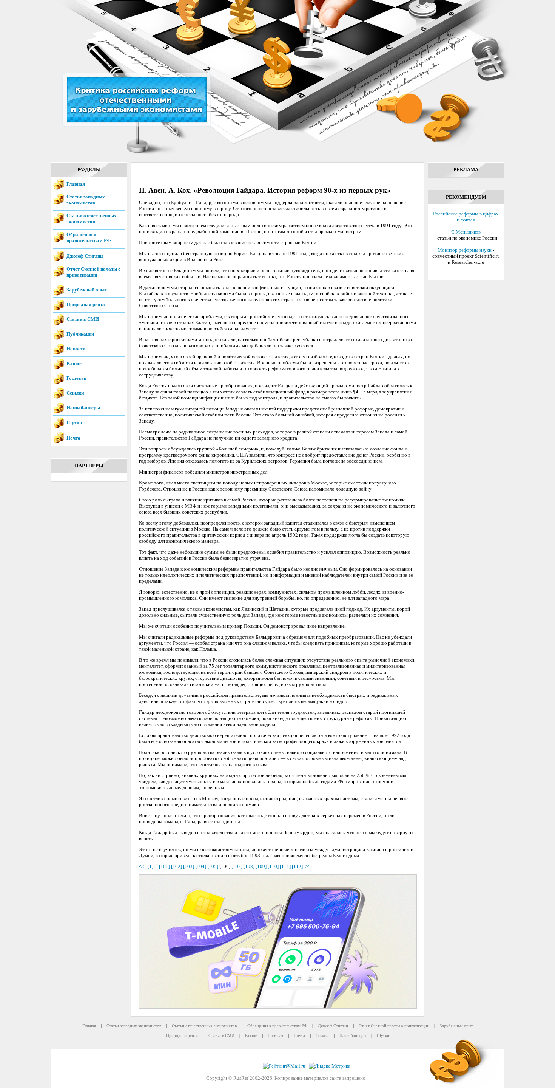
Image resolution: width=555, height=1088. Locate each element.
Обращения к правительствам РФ (88, 237)
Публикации (80, 334)
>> (307, 866)
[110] (273, 866)
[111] (285, 866)
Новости (75, 348)
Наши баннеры (83, 407)
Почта (73, 438)
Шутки (74, 422)
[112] (297, 866)
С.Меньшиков (466, 232)
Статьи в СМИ (82, 319)
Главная (75, 184)
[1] (150, 866)
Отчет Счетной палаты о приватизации (93, 272)
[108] (249, 866)
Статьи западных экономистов (85, 200)
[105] (212, 866)
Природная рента (85, 304)
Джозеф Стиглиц (84, 256)
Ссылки (75, 393)
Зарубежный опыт (86, 290)
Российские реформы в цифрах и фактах (466, 217)
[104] (200, 866)
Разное (74, 363)
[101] (164, 866)
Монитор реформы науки (465, 250)
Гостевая (76, 378)
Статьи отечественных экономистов (91, 218)
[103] (188, 866)
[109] (261, 866)
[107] (236, 866)
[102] (176, 866)
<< (142, 866)
